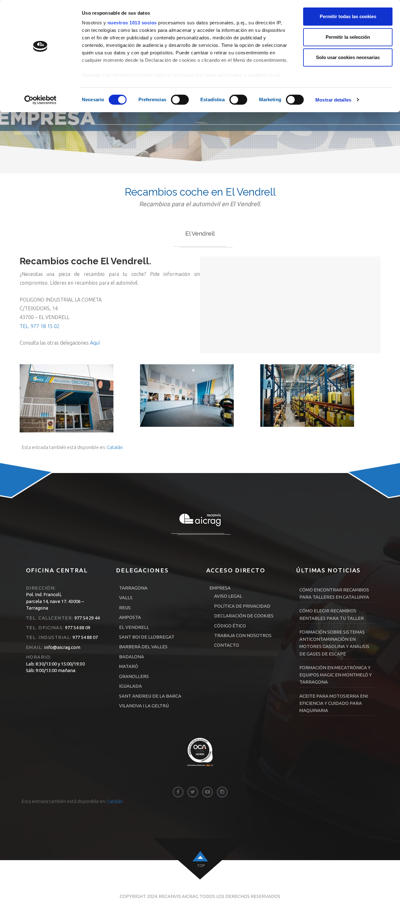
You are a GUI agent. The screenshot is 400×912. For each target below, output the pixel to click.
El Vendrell (134, 627)
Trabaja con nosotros (243, 635)
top (201, 866)
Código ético (230, 625)
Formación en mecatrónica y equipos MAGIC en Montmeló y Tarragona (335, 675)
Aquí (95, 343)
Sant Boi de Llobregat (146, 637)
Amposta (130, 617)
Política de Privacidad (242, 606)
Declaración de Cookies (243, 615)
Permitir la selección (348, 37)
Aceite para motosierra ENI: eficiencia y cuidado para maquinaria (333, 703)
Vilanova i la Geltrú (144, 705)
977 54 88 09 (77, 627)
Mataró (128, 666)
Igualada (130, 686)
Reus (125, 607)
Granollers (134, 676)
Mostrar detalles (333, 99)
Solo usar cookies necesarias (348, 57)
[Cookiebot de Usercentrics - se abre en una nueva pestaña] (40, 100)
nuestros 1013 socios (132, 22)
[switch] (180, 100)
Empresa (220, 588)
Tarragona (133, 588)
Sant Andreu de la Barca (150, 696)
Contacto (226, 645)
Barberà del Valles (143, 646)
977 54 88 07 (85, 637)
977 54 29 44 (86, 617)
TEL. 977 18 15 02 (40, 326)
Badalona (131, 656)
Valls (125, 597)
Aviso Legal (228, 596)
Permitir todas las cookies (348, 16)
